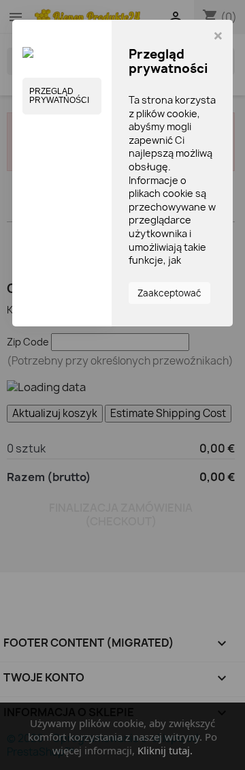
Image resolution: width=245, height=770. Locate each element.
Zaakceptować (169, 293)
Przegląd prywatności (59, 96)
